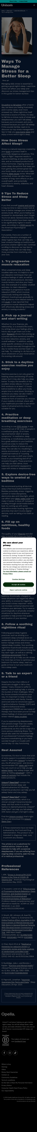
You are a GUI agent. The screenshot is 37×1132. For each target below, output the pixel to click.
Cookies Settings (18, 579)
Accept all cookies (18, 584)
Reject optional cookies (18, 590)
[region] (18, 566)
